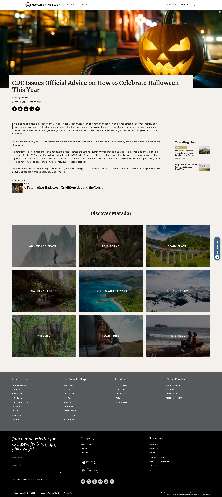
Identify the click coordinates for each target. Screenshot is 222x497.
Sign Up (134, 258)
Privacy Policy (125, 264)
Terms (114, 264)
